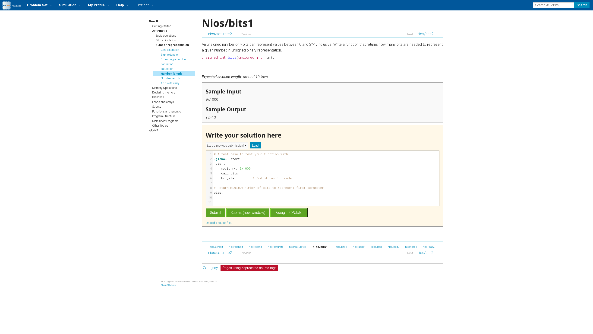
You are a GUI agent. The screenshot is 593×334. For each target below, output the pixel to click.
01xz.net (142, 5)
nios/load (376, 246)
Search (582, 5)
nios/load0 (393, 246)
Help (120, 5)
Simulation (67, 5)
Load (255, 145)
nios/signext (236, 246)
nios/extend (255, 246)
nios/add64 (359, 246)
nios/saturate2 (220, 34)
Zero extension (170, 49)
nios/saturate (275, 246)
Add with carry (170, 83)
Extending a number (173, 59)
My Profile (96, 5)
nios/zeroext (216, 246)
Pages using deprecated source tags (249, 267)
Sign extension (170, 54)
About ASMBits (168, 285)
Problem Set (37, 5)
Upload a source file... (219, 222)
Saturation (167, 64)
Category (210, 268)
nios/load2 (429, 246)
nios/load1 (411, 246)
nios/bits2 (425, 34)
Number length (171, 73)
